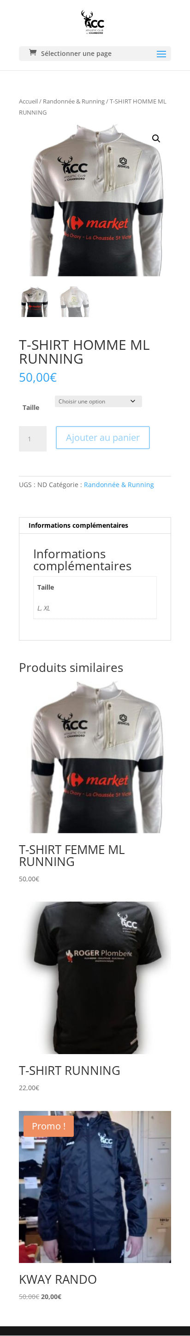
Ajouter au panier (103, 437)
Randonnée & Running (74, 101)
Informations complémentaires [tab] (78, 525)
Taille (31, 407)
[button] (156, 138)
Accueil (28, 101)
